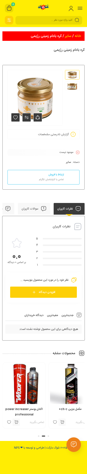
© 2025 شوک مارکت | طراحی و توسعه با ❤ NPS (42, 447)
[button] (48, 436)
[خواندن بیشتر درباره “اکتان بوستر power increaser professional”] (16, 422)
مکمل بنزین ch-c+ (70, 409)
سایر (68, 36)
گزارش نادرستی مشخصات (53, 134)
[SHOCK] (43, 8)
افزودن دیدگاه (47, 292)
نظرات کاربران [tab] (65, 208)
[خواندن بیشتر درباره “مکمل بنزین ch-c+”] (62, 422)
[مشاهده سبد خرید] (9, 8)
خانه (78, 36)
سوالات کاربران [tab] (30, 208)
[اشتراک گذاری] (37, 117)
